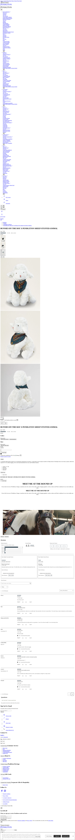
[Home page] (37, 4)
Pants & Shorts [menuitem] (5, 66)
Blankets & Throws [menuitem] (6, 129)
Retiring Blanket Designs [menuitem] (7, 18)
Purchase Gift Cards (6, 778)
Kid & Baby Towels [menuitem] (6, 32)
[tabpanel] (37, 617)
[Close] (1, 9)
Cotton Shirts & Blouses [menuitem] (7, 150)
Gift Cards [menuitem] (5, 113)
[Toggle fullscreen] (3, 421)
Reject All (57, 836)
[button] (37, 238)
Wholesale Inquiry (6, 751)
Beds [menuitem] (4, 40)
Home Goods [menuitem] (5, 44)
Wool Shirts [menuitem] (5, 79)
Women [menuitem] (4, 52)
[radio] (4, 439)
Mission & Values (6, 768)
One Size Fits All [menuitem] (6, 121)
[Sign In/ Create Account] (1, 215)
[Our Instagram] (5, 791)
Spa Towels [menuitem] (5, 29)
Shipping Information (7, 750)
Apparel (4, 223)
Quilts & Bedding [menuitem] (6, 24)
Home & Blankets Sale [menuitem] (7, 165)
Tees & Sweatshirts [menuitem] (6, 64)
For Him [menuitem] (4, 117)
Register (2, 218)
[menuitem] (4, 145)
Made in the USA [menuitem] (6, 111)
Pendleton (5, 222)
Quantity (2, 447)
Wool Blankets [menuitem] (5, 23)
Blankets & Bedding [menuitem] (7, 19)
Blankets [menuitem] (4, 22)
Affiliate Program (6, 801)
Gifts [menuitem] (4, 48)
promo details (50, 820)
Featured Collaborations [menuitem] (7, 136)
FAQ (4, 749)
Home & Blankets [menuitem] (6, 11)
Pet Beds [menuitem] (4, 132)
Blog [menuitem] (4, 189)
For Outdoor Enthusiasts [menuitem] (7, 120)
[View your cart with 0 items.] (1, 220)
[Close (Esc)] (0, 421)
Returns (7, 718)
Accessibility (5, 803)
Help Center (5, 748)
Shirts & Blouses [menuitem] (6, 60)
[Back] (1, 206)
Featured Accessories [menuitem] (7, 91)
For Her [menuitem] (4, 116)
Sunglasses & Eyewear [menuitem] (7, 98)
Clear (15, 830)
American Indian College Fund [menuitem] (8, 185)
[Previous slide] (2, 423)
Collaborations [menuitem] (5, 134)
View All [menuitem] (4, 12)
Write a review (13, 431)
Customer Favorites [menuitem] (6, 57)
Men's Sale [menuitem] (5, 157)
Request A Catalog (9, 727)
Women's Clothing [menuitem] (6, 58)
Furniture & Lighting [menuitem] (7, 47)
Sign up (2, 711)
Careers (4, 759)
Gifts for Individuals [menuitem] (6, 114)
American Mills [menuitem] (6, 180)
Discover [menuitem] (4, 187)
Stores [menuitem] (7, 200)
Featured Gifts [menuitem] (5, 108)
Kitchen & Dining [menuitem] (6, 46)
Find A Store (8, 723)
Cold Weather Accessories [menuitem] (7, 103)
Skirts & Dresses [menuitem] (6, 65)
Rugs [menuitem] (4, 34)
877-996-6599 (5, 737)
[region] (37, 836)
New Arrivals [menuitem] (5, 16)
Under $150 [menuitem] (5, 126)
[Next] (4, 257)
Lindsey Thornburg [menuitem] (6, 140)
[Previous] (1, 257)
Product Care (5, 753)
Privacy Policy (5, 795)
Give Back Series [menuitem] (6, 183)
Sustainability (5, 771)
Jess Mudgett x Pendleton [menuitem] (7, 138)
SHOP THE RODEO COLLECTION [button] (10, 68)
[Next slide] (5, 423)
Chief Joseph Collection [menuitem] (7, 17)
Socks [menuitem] (4, 102)
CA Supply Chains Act (7, 797)
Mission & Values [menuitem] (6, 181)
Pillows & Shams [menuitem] (6, 25)
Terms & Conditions (6, 793)
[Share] (2, 421)
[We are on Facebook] (2, 791)
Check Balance (5, 777)
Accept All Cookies (66, 836)
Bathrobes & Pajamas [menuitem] (7, 67)
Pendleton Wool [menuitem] (6, 182)
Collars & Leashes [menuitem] (6, 42)
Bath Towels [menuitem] (5, 30)
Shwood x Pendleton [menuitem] (7, 141)
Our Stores (5, 760)
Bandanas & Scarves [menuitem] (6, 100)
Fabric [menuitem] (4, 49)
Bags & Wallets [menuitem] (6, 97)
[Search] (1, 830)
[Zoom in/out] (4, 421)
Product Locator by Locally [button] (5, 456)
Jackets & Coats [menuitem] (6, 63)
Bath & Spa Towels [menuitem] (6, 131)
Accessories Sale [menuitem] (6, 171)
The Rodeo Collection (7, 224)
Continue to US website (5, 825)
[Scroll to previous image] (1, 417)
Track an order (8, 715)
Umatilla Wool (5, 770)
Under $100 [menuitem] (5, 125)
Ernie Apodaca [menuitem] (5, 142)
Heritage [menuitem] (4, 177)
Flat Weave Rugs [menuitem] (6, 37)
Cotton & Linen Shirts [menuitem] (7, 80)
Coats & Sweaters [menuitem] (6, 41)
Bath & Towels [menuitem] (6, 27)
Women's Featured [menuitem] (6, 54)
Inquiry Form (5, 784)
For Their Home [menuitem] (6, 112)
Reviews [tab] (2, 536)
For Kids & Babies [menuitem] (6, 118)
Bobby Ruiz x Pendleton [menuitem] (7, 143)
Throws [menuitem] (4, 21)
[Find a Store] (1, 212)
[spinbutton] (5, 450)
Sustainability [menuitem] (5, 192)
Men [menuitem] (4, 70)
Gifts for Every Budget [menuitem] (7, 122)
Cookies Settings (49, 836)
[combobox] (8, 830)
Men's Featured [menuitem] (6, 73)
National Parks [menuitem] (5, 186)
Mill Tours (5, 761)
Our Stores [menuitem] (5, 191)
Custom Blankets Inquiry (7, 752)
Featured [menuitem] (4, 13)
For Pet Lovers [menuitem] (5, 119)
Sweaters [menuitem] (4, 61)
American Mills (6, 767)
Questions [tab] (6, 536)
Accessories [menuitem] (5, 89)
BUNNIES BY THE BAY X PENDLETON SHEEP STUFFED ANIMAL (17, 225)
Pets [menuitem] (4, 38)
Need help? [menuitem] (8, 203)
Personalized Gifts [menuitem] (6, 127)
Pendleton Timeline (6, 766)
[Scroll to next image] (3, 417)
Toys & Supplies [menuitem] (6, 43)
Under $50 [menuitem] (5, 124)
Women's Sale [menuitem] (5, 147)
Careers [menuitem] (4, 190)
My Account (2, 216)
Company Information (7, 758)
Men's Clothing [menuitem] (6, 77)
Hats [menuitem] (4, 99)
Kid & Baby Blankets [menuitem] (7, 26)
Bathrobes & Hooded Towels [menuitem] (8, 31)
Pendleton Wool (6, 769)
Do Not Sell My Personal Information (10, 799)
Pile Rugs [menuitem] (4, 36)
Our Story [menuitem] (5, 175)
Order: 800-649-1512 (10, 730)
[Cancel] (2, 832)
